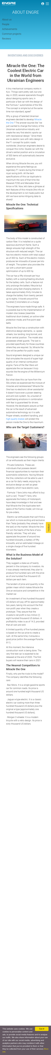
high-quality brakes (15, 419)
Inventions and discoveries (25, 55)
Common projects (11, 34)
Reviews (6, 38)
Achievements (9, 29)
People (5, 24)
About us (7, 19)
